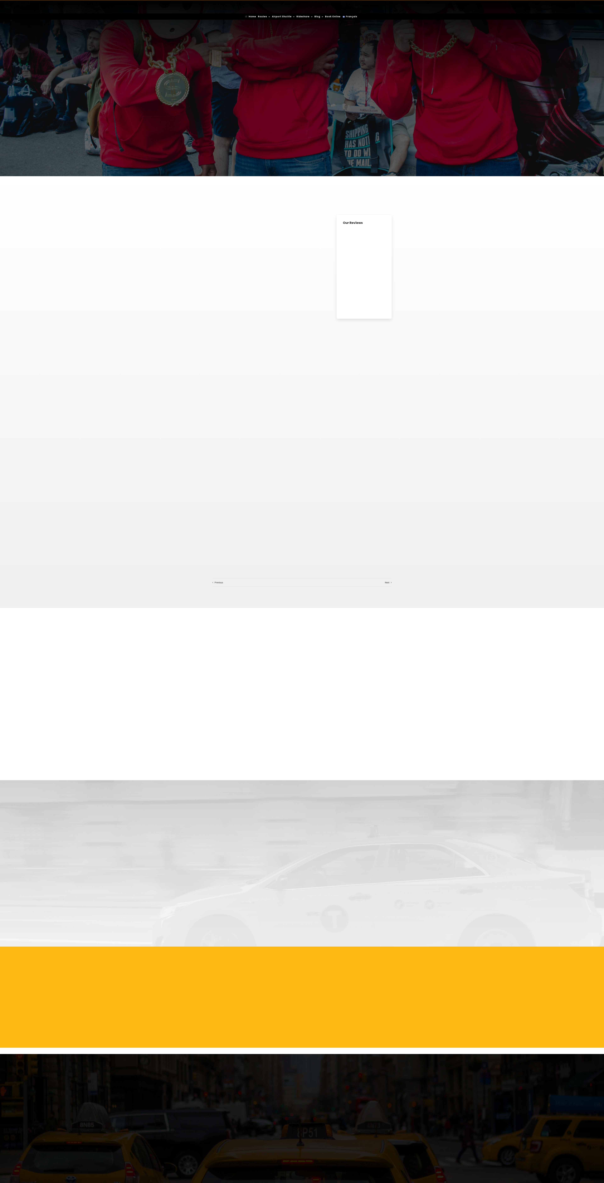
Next (387, 582)
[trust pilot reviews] (364, 228)
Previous (219, 582)
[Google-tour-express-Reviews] (364, 271)
